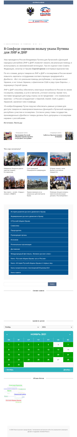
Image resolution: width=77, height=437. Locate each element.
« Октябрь (9, 370)
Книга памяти (16, 272)
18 (38, 354)
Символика (15, 225)
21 (68, 354)
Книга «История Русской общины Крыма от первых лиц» (32, 263)
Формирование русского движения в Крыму (27, 216)
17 (28, 354)
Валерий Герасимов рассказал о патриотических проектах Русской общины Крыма (35, 306)
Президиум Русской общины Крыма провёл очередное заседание (24, 136)
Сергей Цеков (15, 44)
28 (68, 359)
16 (19, 354)
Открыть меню (39, 2)
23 (19, 359)
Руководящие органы (19, 235)
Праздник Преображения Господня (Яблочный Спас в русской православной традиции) (37, 315)
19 (48, 354)
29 (9, 364)
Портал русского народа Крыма (38, 11)
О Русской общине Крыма (20, 221)
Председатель (16, 230)
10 (28, 349)
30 (19, 364)
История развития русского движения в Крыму (28, 212)
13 (58, 349)
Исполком (14, 240)
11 (38, 349)
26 (48, 359)
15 (9, 354)
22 (9, 359)
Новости (8, 44)
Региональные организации (21, 244)
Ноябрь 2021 (38, 334)
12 (48, 349)
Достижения (15, 249)
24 (28, 359)
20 (58, 354)
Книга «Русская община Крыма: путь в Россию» (28, 258)
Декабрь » (68, 370)
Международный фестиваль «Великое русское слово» (31, 254)
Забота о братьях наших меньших (52, 136)
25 (38, 359)
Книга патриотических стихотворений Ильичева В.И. (30, 268)
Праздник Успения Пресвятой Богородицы (20, 296)
